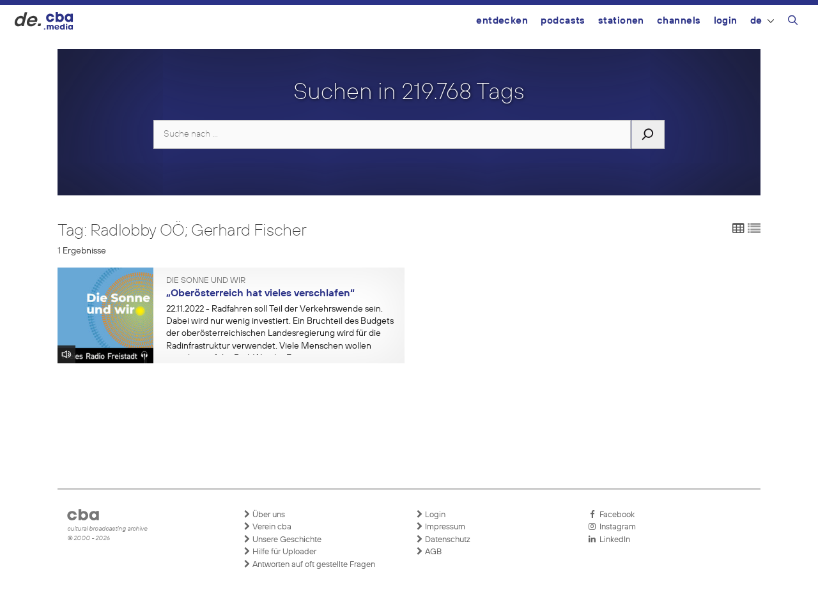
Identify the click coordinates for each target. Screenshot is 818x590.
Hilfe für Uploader (283, 552)
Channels (679, 21)
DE (756, 21)
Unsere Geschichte (286, 540)
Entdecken (502, 21)
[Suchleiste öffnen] (793, 22)
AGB (432, 552)
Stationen (621, 21)
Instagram (616, 527)
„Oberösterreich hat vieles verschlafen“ (260, 294)
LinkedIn (613, 540)
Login (725, 21)
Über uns (268, 515)
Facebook (615, 515)
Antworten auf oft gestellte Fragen (313, 565)
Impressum (444, 527)
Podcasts (563, 21)
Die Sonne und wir (205, 281)
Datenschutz (446, 540)
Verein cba (271, 527)
